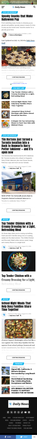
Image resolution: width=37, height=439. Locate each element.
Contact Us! (26, 423)
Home (4, 418)
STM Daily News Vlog (18, 418)
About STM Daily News (14, 426)
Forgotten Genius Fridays (14, 428)
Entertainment (30, 418)
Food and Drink (28, 428)
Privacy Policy (27, 426)
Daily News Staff (14, 168)
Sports (25, 420)
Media (6, 420)
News (9, 418)
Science (11, 423)
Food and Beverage (15, 420)
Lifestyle (31, 420)
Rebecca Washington (16, 35)
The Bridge (18, 423)
